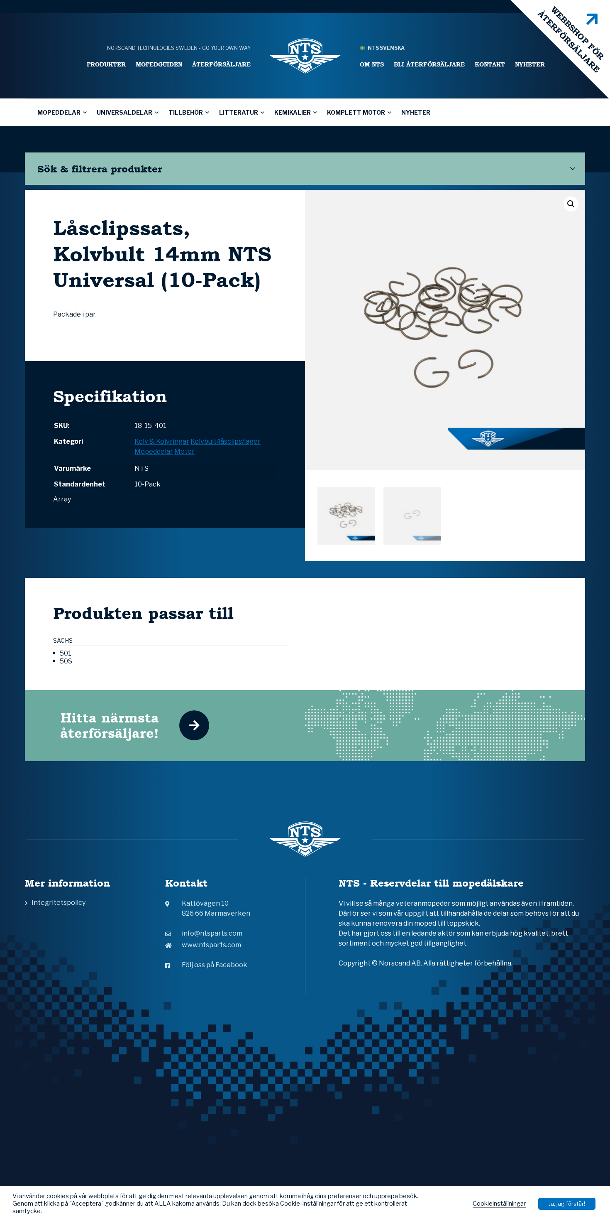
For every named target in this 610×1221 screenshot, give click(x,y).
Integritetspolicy (58, 903)
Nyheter (530, 64)
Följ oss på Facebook (214, 965)
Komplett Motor (356, 112)
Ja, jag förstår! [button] (567, 1203)
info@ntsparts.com (212, 933)
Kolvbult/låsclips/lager (225, 441)
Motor (184, 451)
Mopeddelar (59, 112)
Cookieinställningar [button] (499, 1203)
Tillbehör (185, 112)
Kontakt (490, 64)
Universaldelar (124, 112)
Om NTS (372, 64)
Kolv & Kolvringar (161, 441)
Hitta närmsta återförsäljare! (109, 725)
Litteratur (238, 112)
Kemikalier (292, 112)
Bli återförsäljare (429, 64)
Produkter (106, 64)
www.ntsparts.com (211, 945)
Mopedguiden (159, 64)
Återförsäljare (221, 64)
